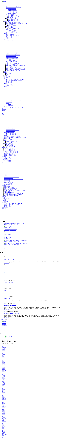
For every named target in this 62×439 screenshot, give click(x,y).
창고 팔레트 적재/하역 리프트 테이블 (11, 313)
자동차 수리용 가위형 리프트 (10, 282)
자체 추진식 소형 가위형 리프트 (13, 28)
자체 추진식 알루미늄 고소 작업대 (12, 57)
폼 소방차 (9, 104)
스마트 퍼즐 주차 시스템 (10, 41)
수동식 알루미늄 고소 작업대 (11, 56)
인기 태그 (4, 324)
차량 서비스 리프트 (7, 59)
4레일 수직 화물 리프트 (10, 91)
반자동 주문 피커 (9, 84)
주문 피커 (6, 83)
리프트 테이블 (4, 118)
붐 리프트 (6, 33)
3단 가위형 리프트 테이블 (12, 11)
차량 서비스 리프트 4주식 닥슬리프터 (12, 63)
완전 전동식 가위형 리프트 (10, 26)
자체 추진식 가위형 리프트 (10, 29)
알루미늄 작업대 (5, 147)
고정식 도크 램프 (7, 175)
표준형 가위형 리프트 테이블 (11, 8)
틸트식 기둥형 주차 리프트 (8, 182)
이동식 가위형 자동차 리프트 (11, 67)
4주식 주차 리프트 (7, 181)
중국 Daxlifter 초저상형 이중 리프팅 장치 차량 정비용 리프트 (16, 65)
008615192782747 (9, 336)
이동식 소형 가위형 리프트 (12, 25)
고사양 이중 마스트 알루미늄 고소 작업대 (13, 55)
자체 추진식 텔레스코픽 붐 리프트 (12, 38)
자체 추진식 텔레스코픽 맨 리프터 (12, 58)
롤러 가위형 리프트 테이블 (12, 13)
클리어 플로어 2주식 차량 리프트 (11, 61)
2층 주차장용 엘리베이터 (10, 42)
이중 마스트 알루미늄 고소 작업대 (12, 53)
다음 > (4, 319)
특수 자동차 (6, 101)
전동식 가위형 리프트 (12, 31)
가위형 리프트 (6, 21)
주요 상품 (4, 323)
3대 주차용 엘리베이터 (8, 184)
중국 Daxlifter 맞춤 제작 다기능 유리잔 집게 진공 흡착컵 (15, 79)
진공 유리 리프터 (9, 81)
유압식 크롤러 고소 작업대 (9, 259)
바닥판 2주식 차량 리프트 (10, 60)
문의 (5, 263)
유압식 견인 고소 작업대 (9, 274)
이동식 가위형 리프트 (10, 24)
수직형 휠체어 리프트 (10, 87)
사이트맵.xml (4, 325)
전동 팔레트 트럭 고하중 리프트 (9, 227)
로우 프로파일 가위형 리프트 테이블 (14, 16)
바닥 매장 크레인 (7, 77)
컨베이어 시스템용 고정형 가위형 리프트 (12, 266)
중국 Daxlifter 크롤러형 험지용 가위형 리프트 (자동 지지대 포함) (17, 23)
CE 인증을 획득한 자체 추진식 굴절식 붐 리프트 (12, 249)
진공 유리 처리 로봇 (8, 290)
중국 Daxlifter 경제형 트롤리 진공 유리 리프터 (14, 80)
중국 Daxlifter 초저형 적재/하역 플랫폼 (12, 6)
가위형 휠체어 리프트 (10, 88)
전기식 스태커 (8, 73)
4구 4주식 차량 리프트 (8, 298)
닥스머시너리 (8, 337)
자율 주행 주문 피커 (9, 85)
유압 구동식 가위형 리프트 (12, 30)
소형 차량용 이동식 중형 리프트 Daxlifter (13, 70)
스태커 (5, 72)
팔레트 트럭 (8, 74)
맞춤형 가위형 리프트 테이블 (11, 18)
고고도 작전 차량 (9, 102)
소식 (3, 108)
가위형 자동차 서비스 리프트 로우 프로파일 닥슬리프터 (15, 69)
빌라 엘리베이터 (7, 106)
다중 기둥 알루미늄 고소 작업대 (9, 148)
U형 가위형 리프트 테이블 (12, 15)
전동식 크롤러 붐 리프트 (10, 34)
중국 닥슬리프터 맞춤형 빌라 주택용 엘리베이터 (14, 107)
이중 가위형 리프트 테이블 (12, 10)
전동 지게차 (6, 71)
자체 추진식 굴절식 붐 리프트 (11, 37)
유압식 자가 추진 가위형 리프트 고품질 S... (11, 244)
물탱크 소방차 (10, 105)
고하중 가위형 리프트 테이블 (13, 20)
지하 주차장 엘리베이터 (10, 40)
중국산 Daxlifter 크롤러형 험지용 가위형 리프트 (14, 22)
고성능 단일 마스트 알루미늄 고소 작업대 (13, 54)
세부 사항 (7, 263)
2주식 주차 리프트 (7, 180)
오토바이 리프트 (9, 66)
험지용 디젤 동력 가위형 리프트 (11, 32)
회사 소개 (4, 109)
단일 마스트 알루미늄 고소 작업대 (10, 149)
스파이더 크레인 (7, 76)
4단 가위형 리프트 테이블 (12, 12)
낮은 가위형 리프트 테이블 (10, 14)
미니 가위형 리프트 (9, 27)
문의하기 (3, 110)
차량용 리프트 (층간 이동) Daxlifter (12, 64)
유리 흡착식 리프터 (9, 82)
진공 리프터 (6, 78)
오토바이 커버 (4, 212)
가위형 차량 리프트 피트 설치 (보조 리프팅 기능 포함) (15, 68)
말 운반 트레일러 (5, 207)
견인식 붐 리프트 (9, 36)
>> (5, 319)
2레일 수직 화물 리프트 (10, 90)
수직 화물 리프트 (7, 89)
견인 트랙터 (6, 75)
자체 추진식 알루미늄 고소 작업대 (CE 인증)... (12, 241)
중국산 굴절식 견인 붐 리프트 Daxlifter (12, 35)
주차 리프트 (6, 39)
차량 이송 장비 (8, 62)
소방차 (7, 103)
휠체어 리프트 (6, 86)
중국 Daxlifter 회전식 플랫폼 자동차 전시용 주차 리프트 (13, 179)
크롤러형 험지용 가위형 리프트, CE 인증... (11, 224)
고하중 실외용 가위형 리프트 (10, 305)
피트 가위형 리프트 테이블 (12, 17)
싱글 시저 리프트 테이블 (12, 9)
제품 (3, 114)
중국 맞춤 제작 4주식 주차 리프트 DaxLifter (13, 43)
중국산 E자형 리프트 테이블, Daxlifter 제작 (13, 7)
